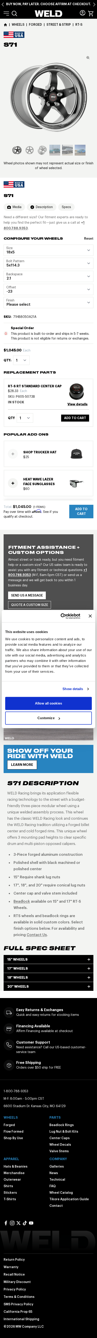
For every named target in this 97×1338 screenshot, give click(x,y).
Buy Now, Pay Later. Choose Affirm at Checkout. (48, 4)
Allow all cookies (48, 703)
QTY (11, 418)
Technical (57, 1179)
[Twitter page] (18, 1223)
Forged (9, 1125)
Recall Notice (14, 1274)
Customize (46, 718)
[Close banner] (90, 616)
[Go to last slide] (2, 4)
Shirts (8, 1186)
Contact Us (37, 934)
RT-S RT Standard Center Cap (35, 386)
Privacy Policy (15, 1289)
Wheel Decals (60, 1145)
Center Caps (59, 1138)
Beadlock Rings (61, 1125)
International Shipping (21, 1319)
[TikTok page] (25, 1223)
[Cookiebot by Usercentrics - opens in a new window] (61, 616)
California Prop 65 (18, 1312)
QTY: (7, 360)
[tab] (17, 150)
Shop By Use (13, 1138)
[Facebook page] (6, 1223)
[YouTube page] (31, 1223)
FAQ (52, 1186)
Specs (66, 207)
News (53, 1173)
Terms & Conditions (19, 1297)
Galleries (56, 1166)
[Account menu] (82, 13)
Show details (72, 689)
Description (44, 207)
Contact (56, 1206)
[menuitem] (14, 13)
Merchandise (14, 1173)
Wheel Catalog (61, 1193)
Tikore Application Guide (69, 1199)
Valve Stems (59, 1151)
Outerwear (12, 1179)
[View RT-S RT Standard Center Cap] (78, 392)
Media (17, 207)
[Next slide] (94, 4)
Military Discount (17, 1282)
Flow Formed (13, 1131)
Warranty (11, 1267)
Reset (88, 238)
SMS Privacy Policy (18, 1304)
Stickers (10, 1193)
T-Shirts (10, 1199)
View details (77, 404)
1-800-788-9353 (16, 1091)
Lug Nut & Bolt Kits (63, 1131)
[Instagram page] (12, 1223)
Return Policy (14, 1260)
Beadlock (22, 901)
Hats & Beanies (16, 1166)
